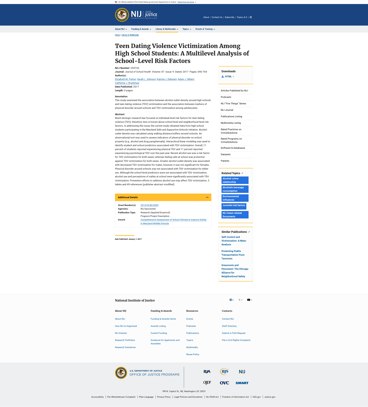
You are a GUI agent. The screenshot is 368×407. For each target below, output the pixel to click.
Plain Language (146, 397)
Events (189, 318)
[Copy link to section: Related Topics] (241, 172)
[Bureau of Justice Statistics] (224, 375)
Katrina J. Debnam (167, 79)
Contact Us (217, 17)
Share (253, 19)
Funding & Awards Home (163, 318)
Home (117, 35)
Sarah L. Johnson (146, 79)
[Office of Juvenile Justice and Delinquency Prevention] (207, 385)
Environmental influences (231, 198)
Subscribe (229, 17)
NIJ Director (121, 333)
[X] (241, 302)
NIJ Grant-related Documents (232, 215)
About (206, 17)
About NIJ (120, 318)
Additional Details (128, 197)
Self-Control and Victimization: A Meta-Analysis (234, 241)
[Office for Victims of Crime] (224, 385)
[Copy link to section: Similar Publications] (248, 231)
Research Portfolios (125, 340)
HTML (228, 76)
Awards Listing (158, 326)
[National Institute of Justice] (242, 374)
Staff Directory (229, 326)
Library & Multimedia (130, 35)
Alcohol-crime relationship (230, 180)
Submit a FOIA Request (233, 333)
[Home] (144, 15)
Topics (189, 340)
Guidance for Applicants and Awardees (165, 342)
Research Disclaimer (125, 347)
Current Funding (159, 333)
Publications (192, 333)
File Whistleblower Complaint (121, 397)
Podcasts (191, 326)
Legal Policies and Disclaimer (188, 397)
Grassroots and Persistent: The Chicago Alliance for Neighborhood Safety (235, 271)
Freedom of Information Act (235, 397)
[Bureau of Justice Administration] (207, 374)
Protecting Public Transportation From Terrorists (233, 255)
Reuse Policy (192, 354)
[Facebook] (233, 302)
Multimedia (192, 347)
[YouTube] (250, 302)
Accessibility (97, 397)
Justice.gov (269, 397)
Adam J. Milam (186, 79)
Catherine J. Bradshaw (127, 82)
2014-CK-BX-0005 (149, 205)
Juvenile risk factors (234, 205)
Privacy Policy (163, 397)
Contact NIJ (228, 318)
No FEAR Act (212, 397)
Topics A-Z (242, 17)
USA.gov (257, 397)
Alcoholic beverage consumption (233, 189)
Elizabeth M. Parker (125, 79)
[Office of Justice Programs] (122, 15)
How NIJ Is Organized (126, 326)
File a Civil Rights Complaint (236, 340)
